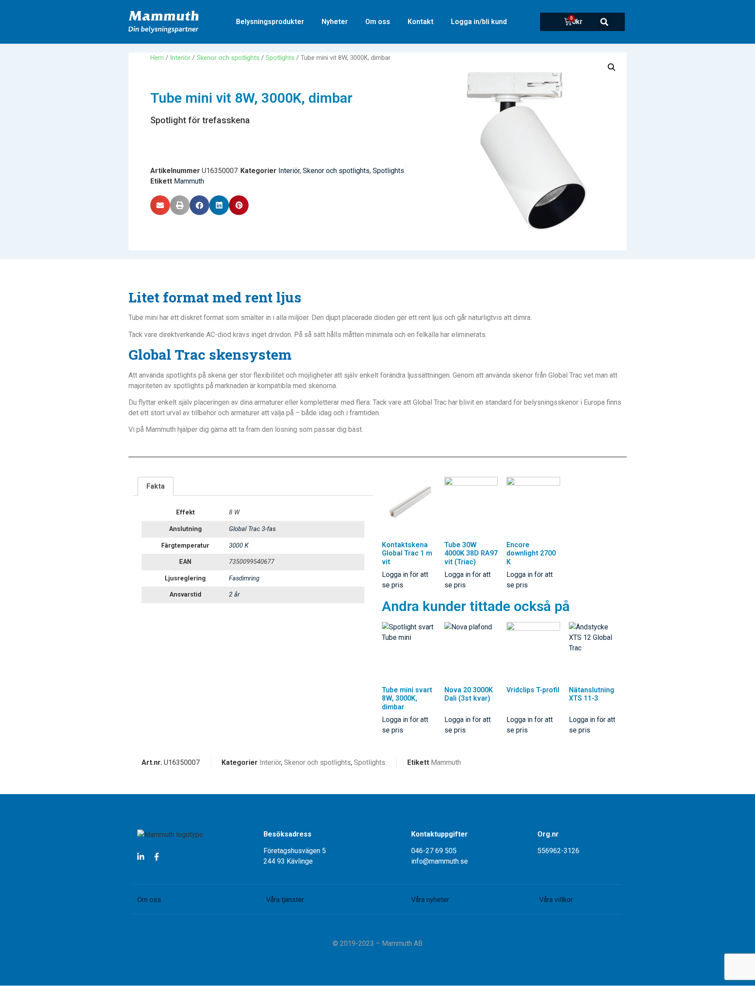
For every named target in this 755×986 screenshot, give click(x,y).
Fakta (155, 486)
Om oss (377, 21)
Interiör (180, 58)
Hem (157, 58)
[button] (604, 22)
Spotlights (280, 58)
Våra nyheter (430, 900)
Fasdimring (244, 578)
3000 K (239, 545)
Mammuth (189, 181)
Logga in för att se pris (405, 579)
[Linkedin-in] (141, 856)
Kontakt (420, 21)
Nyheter (335, 21)
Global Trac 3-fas (252, 529)
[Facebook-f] (156, 856)
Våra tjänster (285, 900)
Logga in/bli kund (479, 21)
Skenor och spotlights (228, 58)
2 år (234, 594)
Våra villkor (556, 900)
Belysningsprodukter (270, 21)
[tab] (155, 486)
